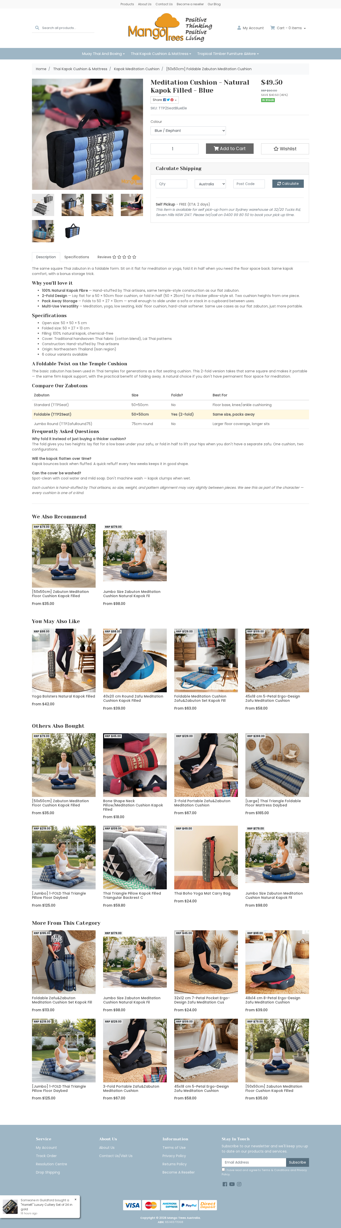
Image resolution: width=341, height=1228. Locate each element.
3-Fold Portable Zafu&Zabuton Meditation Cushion (202, 803)
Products (127, 4)
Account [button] (253, 27)
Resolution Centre (51, 1164)
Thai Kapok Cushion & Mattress (159, 53)
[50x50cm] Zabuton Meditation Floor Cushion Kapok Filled (60, 593)
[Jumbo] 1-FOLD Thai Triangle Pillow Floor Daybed (59, 895)
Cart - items (289, 27)
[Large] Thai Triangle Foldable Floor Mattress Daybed (273, 803)
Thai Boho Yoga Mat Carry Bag (202, 893)
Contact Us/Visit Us (116, 1155)
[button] (285, 148)
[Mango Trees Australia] (170, 27)
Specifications (76, 256)
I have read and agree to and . (264, 1172)
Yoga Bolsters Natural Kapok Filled (63, 696)
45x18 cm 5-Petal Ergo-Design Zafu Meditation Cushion (272, 698)
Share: (158, 100)
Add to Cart (232, 149)
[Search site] (37, 28)
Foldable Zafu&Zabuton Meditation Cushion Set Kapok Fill (62, 1000)
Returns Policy (175, 1164)
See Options (63, 583)
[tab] (46, 257)
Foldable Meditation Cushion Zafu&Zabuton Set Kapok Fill (200, 698)
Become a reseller (190, 4)
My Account (46, 1147)
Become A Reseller (179, 1172)
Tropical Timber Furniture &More (226, 53)
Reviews (105, 256)
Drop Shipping (48, 1172)
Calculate (290, 183)
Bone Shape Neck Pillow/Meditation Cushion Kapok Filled (133, 805)
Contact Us (164, 4)
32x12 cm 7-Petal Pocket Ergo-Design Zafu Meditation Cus (202, 1000)
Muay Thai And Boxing (102, 53)
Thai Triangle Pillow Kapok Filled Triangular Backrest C (132, 895)
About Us (145, 4)
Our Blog (214, 4)
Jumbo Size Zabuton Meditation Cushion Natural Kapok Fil (132, 593)
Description (46, 256)
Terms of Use (174, 1147)
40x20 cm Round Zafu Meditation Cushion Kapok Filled (133, 698)
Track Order (46, 1155)
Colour (156, 121)
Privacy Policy (174, 1155)
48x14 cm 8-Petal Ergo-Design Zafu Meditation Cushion (272, 1000)
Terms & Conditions (276, 1170)
